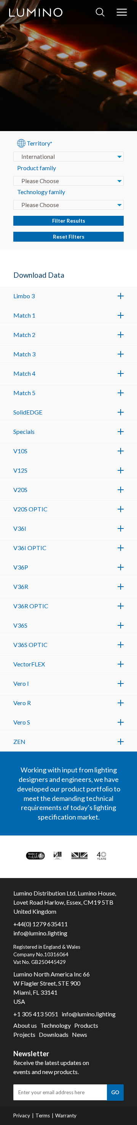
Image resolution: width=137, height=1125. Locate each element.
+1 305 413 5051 (35, 1013)
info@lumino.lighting (40, 933)
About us (25, 1025)
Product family (36, 167)
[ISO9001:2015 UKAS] (57, 855)
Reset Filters (68, 237)
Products (86, 1025)
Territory (39, 143)
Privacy (21, 1115)
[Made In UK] (79, 855)
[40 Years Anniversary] (102, 855)
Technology (55, 1025)
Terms (42, 1115)
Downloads (53, 1034)
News (79, 1034)
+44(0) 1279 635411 (40, 923)
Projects (24, 1034)
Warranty (65, 1115)
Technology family (41, 191)
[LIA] (35, 855)
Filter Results (68, 221)
